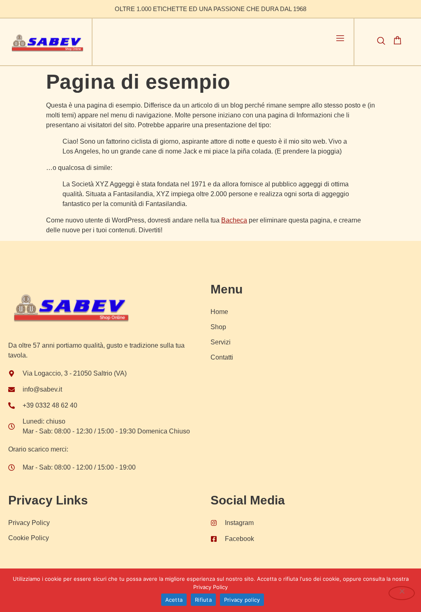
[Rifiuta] (402, 593)
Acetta (174, 599)
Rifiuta (203, 599)
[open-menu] (340, 39)
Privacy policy (242, 599)
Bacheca (234, 220)
